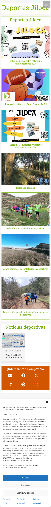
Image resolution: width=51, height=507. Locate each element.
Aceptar (25, 478)
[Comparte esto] (23, 375)
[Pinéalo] (23, 384)
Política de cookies (6, 501)
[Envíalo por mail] (10, 375)
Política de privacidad (21, 501)
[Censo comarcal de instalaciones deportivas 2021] (25, 255)
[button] (47, 402)
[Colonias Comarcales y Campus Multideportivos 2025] (25, 47)
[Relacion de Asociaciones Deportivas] (25, 213)
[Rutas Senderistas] (25, 173)
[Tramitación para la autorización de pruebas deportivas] (25, 298)
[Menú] (46, 4)
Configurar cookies (25, 493)
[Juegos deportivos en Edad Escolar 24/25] (25, 89)
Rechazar (25, 485)
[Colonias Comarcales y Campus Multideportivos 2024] (25, 131)
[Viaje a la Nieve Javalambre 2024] (13, 347)
